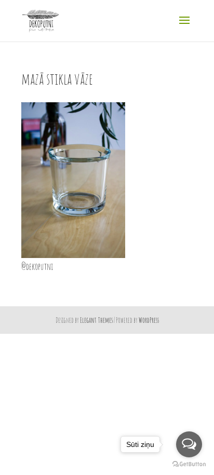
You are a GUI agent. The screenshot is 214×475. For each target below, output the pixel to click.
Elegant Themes (96, 320)
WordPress (149, 320)
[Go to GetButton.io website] (189, 464)
